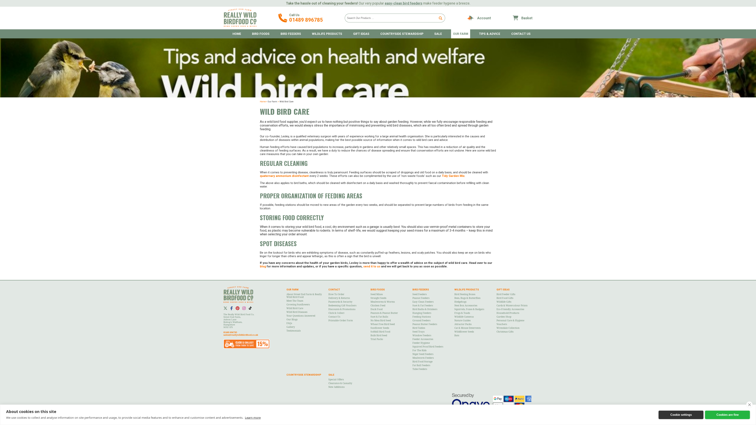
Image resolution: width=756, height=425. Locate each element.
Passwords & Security (340, 301)
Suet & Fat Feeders (422, 305)
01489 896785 (306, 20)
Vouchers (502, 324)
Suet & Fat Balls (379, 316)
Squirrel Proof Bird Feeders (427, 346)
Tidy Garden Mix (453, 176)
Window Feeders (421, 335)
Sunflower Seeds (380, 328)
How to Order (336, 294)
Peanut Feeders (420, 298)
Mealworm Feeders (423, 358)
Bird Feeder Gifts (506, 294)
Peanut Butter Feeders (424, 324)
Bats (456, 335)
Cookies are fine (727, 414)
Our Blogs (291, 319)
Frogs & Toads (462, 313)
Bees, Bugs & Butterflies (467, 298)
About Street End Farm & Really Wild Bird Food (304, 295)
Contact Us (334, 316)
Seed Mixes (377, 294)
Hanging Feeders (421, 313)
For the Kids (419, 350)
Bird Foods (261, 34)
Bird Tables (418, 328)
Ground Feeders (421, 320)
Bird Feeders (291, 34)
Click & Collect (336, 313)
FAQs (289, 323)
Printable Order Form (340, 320)
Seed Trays (418, 331)
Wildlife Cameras (464, 316)
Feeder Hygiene (421, 343)
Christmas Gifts (505, 331)
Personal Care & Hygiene (510, 320)
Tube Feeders (419, 369)
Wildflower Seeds (464, 331)
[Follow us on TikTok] (250, 308)
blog (263, 266)
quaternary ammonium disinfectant (284, 176)
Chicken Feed (378, 305)
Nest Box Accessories (465, 305)
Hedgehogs (460, 301)
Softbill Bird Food (380, 331)
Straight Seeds (378, 298)
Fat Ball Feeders (421, 365)
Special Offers (336, 379)
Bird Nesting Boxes (464, 294)
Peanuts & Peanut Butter (384, 313)
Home (237, 34)
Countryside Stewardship (401, 34)
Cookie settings (681, 414)
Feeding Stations (421, 316)
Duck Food (377, 309)
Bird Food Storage (422, 361)
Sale (438, 34)
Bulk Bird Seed (379, 335)
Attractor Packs (463, 324)
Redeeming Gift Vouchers (342, 305)
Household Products (508, 313)
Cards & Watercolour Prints (512, 305)
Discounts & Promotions (341, 309)
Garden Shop (504, 316)
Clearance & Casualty (340, 383)
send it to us (371, 266)
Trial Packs (377, 339)
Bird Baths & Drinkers (424, 309)
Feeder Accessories (422, 339)
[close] (749, 404)
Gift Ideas (361, 34)
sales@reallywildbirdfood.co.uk (240, 335)
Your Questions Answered (300, 315)
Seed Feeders (419, 294)
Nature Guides (462, 320)
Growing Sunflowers (298, 304)
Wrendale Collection (508, 328)
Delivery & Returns (339, 298)
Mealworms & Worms (383, 301)
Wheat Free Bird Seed (383, 324)
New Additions (336, 387)
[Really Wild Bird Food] (240, 25)
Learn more (253, 417)
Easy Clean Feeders (423, 301)
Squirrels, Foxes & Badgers (469, 309)
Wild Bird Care (294, 308)
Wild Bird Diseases (296, 312)
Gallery (290, 327)
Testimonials (293, 330)
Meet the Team (294, 300)
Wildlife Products (327, 34)
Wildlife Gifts (504, 301)
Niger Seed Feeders (422, 354)
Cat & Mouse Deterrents (467, 328)
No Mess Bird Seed (381, 320)
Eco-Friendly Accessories (510, 309)
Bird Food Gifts (505, 298)
